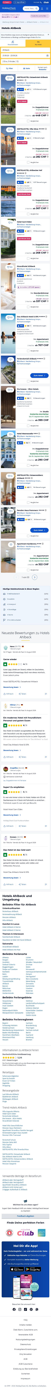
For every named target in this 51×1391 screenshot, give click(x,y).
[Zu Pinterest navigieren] (31, 1309)
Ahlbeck (5, 983)
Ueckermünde (8, 993)
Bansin (5, 986)
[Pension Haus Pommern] (8, 523)
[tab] (13, 43)
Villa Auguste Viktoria (10, 1111)
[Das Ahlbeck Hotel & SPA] (8, 333)
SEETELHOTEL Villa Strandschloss (15, 1149)
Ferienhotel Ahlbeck (10, 1116)
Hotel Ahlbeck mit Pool (11, 950)
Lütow (28, 957)
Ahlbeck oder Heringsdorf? (13, 1180)
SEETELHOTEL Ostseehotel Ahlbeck (32, 77)
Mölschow (6, 988)
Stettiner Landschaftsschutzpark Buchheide (35, 1003)
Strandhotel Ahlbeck (26, 266)
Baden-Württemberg (10, 1032)
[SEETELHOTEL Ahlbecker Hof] (8, 192)
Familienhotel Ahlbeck (11, 937)
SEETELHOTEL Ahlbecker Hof (29, 170)
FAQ (25, 1320)
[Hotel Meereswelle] (8, 449)
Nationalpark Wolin (10, 1010)
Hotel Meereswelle (25, 434)
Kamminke (30, 986)
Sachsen (29, 1023)
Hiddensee (6, 1003)
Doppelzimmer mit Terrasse (16, 780)
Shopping (6, 1085)
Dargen (5, 960)
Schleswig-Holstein (9, 1025)
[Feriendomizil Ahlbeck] (8, 370)
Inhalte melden (25, 1325)
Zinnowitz (30, 983)
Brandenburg (31, 1025)
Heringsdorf (30, 976)
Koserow (29, 991)
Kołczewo (29, 993)
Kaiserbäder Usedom (34, 1010)
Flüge (4, 1101)
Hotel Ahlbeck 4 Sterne (11, 927)
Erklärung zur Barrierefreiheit (25, 1369)
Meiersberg (30, 981)
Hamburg (29, 1037)
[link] (42, 8)
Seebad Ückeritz (8, 964)
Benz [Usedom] (32, 979)
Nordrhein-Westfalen (10, 1035)
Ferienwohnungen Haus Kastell (14, 1133)
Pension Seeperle (9, 1164)
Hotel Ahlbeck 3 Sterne (11, 930)
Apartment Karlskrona (27, 544)
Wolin (28, 967)
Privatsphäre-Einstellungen (25, 1349)
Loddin (5, 976)
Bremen (29, 1040)
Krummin (29, 960)
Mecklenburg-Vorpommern (13, 1030)
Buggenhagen (8, 967)
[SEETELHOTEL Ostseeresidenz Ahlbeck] (8, 488)
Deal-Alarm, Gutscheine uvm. (25, 1330)
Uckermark (30, 1013)
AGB (25, 1359)
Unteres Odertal (32, 1008)
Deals (6, 2)
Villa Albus (6, 1147)
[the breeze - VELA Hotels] (8, 407)
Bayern (5, 1023)
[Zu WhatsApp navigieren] (37, 1309)
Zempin (29, 974)
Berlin (28, 1032)
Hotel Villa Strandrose (11, 1161)
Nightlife (5, 1083)
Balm (4, 974)
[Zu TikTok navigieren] (25, 1309)
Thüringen (30, 1028)
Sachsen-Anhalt (32, 1030)
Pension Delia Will (9, 1142)
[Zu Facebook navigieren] (14, 1309)
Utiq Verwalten (25, 1354)
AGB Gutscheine (25, 1364)
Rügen (5, 1008)
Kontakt (36, 2)
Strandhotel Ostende (10, 1121)
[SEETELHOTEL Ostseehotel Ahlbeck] (8, 99)
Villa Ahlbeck (7, 920)
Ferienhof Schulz (9, 1140)
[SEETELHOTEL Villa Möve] (8, 145)
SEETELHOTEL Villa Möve (27, 129)
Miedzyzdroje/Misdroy (11, 979)
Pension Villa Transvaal (11, 1135)
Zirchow (29, 964)
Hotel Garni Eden (24, 222)
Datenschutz (25, 1344)
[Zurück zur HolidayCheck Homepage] (9, 8)
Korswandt (30, 969)
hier (39, 37)
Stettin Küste (31, 1015)
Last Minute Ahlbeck (10, 1094)
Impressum (25, 1379)
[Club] (16, 17)
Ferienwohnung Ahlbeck (12, 914)
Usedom (29, 988)
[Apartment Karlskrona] (8, 557)
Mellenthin (6, 991)
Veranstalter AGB (25, 1335)
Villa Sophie (7, 1145)
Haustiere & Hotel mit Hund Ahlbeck (16, 940)
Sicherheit (25, 1374)
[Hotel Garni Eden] (8, 240)
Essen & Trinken (8, 1081)
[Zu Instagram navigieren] (20, 1309)
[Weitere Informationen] (48, 115)
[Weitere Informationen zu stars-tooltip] (25, 80)
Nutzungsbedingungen (25, 1339)
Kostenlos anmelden (39, 16)
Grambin (5, 962)
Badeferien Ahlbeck (10, 1097)
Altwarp (5, 957)
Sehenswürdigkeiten (10, 1076)
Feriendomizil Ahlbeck (27, 359)
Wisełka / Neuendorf (34, 962)
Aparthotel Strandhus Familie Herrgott (17, 1130)
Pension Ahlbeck (9, 917)
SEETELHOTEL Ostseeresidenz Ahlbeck (17, 1159)
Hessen (5, 1040)
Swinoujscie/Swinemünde (36, 972)
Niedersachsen (8, 1028)
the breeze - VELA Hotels (27, 389)
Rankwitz (6, 972)
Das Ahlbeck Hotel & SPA (28, 317)
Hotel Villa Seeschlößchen (12, 1125)
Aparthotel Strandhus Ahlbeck (14, 1185)
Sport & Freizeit (8, 1078)
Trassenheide (7, 981)
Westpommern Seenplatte (12, 1013)
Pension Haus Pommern (27, 510)
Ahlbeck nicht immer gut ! (12, 1187)
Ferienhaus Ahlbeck (10, 911)
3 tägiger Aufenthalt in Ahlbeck (14, 1189)
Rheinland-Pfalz (8, 1037)
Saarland (29, 1035)
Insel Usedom (7, 1006)
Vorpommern (7, 1001)
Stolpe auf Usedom (10, 969)
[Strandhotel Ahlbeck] (8, 286)
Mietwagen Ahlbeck (10, 1099)
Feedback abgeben (25, 1216)
